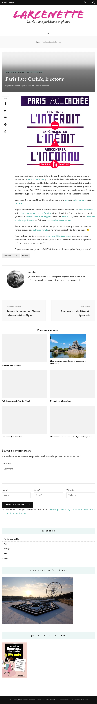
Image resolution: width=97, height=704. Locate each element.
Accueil (4, 2)
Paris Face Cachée (36, 179)
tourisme (25, 255)
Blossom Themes (63, 700)
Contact (12, 2)
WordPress (84, 700)
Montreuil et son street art (59, 220)
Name (5, 490)
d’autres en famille (39, 230)
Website (70, 490)
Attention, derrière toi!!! (11, 365)
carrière (18, 203)
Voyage (38, 72)
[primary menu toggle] (48, 33)
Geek (6, 558)
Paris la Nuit (67, 216)
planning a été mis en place (58, 236)
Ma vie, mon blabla (15, 72)
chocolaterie (80, 200)
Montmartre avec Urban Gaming (36, 213)
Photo (6, 544)
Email (37, 490)
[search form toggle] (93, 3)
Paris (29, 72)
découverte (7, 255)
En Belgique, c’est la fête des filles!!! (16, 401)
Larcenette (24, 700)
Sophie (8, 86)
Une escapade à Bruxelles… (12, 437)
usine (67, 200)
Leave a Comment (42, 86)
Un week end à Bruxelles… (60, 401)
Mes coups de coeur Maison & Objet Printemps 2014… (72, 437)
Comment (6, 463)
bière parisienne (86, 209)
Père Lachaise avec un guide (38, 216)
